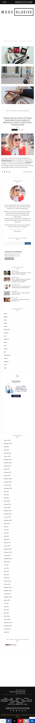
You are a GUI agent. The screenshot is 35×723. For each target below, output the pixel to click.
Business (6, 316)
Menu (4, 2)
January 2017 (7, 545)
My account (4, 701)
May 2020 (6, 446)
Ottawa (5, 358)
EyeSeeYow (29, 161)
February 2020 (7, 453)
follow (27, 243)
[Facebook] (9, 721)
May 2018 (6, 494)
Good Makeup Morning (7, 699)
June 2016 (6, 568)
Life (4, 352)
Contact (26, 698)
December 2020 (8, 443)
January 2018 (7, 507)
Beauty (5, 313)
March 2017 (7, 539)
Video (5, 368)
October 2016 (7, 555)
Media (22, 699)
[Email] (26, 721)
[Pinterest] (20, 721)
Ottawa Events (14, 701)
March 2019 (7, 469)
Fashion (14, 129)
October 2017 (7, 517)
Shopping (6, 361)
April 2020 (6, 450)
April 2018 (6, 498)
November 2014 (8, 625)
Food (5, 336)
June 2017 (6, 530)
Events (5, 320)
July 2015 (6, 603)
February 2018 (7, 504)
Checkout (18, 698)
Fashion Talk (7, 329)
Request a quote (27, 701)
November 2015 (8, 590)
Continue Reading (27, 171)
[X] (15, 721)
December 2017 (8, 510)
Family (5, 323)
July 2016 (6, 565)
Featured (6, 332)
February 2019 (7, 472)
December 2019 (8, 459)
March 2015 (7, 616)
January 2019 (7, 475)
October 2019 (7, 466)
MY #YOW (29, 699)
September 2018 (8, 488)
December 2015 (8, 587)
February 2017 (7, 542)
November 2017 (8, 514)
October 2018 (7, 485)
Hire (17, 699)
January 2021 (7, 440)
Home (5, 345)
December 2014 (8, 622)
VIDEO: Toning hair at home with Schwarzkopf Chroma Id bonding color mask (21, 281)
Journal (5, 348)
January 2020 (7, 456)
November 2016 (8, 552)
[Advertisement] (17, 28)
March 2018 (7, 501)
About (5, 698)
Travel (5, 364)
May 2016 (6, 571)
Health (5, 342)
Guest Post (6, 339)
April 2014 (6, 632)
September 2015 (8, 597)
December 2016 (8, 549)
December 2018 (8, 478)
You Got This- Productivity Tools (17, 704)
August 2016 (7, 561)
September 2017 (8, 520)
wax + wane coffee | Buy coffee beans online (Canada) (21, 273)
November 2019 (8, 462)
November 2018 (8, 482)
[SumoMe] (32, 721)
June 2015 (6, 606)
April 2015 (6, 613)
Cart (11, 698)
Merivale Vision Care (6, 160)
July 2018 (6, 491)
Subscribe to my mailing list (13, 252)
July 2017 (6, 526)
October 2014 (7, 629)
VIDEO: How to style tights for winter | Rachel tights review (21, 287)
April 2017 (6, 536)
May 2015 (6, 609)
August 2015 (7, 600)
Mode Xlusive (7, 355)
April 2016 (6, 574)
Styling (11, 702)
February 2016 (7, 581)
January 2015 (7, 619)
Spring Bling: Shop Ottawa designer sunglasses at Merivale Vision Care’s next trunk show (17, 121)
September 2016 (8, 558)
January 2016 (7, 584)
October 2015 (7, 593)
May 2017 (6, 533)
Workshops (20, 702)
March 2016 (7, 577)
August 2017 (7, 523)
